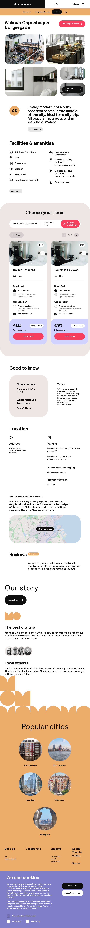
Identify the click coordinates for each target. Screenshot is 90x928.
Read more (33, 129)
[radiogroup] (28, 293)
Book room (28, 336)
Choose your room (70, 24)
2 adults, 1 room (49, 224)
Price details (18, 330)
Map (66, 12)
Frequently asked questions (55, 858)
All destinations (10, 857)
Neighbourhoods (42, 12)
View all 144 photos (68, 89)
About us (13, 600)
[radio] (14, 290)
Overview (26, 12)
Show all (14, 191)
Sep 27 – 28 (35, 326)
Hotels (57, 12)
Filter (18, 235)
